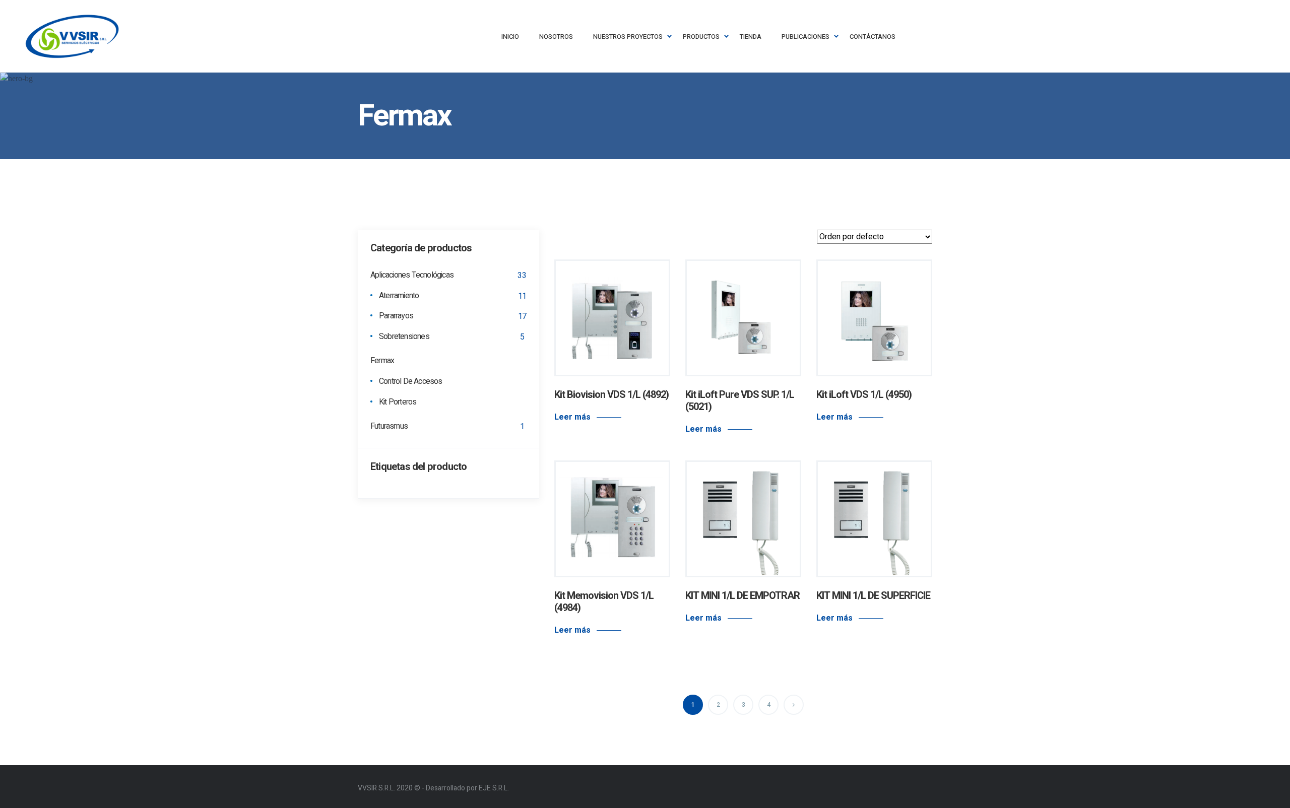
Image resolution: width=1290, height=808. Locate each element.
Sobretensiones (404, 337)
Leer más (572, 417)
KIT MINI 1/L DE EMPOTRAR (742, 595)
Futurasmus (389, 426)
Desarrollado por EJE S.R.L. (467, 788)
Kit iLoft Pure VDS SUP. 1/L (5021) (739, 400)
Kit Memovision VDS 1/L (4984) (604, 601)
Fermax (382, 361)
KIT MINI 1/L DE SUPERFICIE (873, 595)
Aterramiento (399, 296)
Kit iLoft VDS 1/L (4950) (864, 394)
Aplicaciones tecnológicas (412, 275)
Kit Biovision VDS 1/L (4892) (611, 394)
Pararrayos (396, 316)
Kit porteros (397, 402)
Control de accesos (410, 381)
